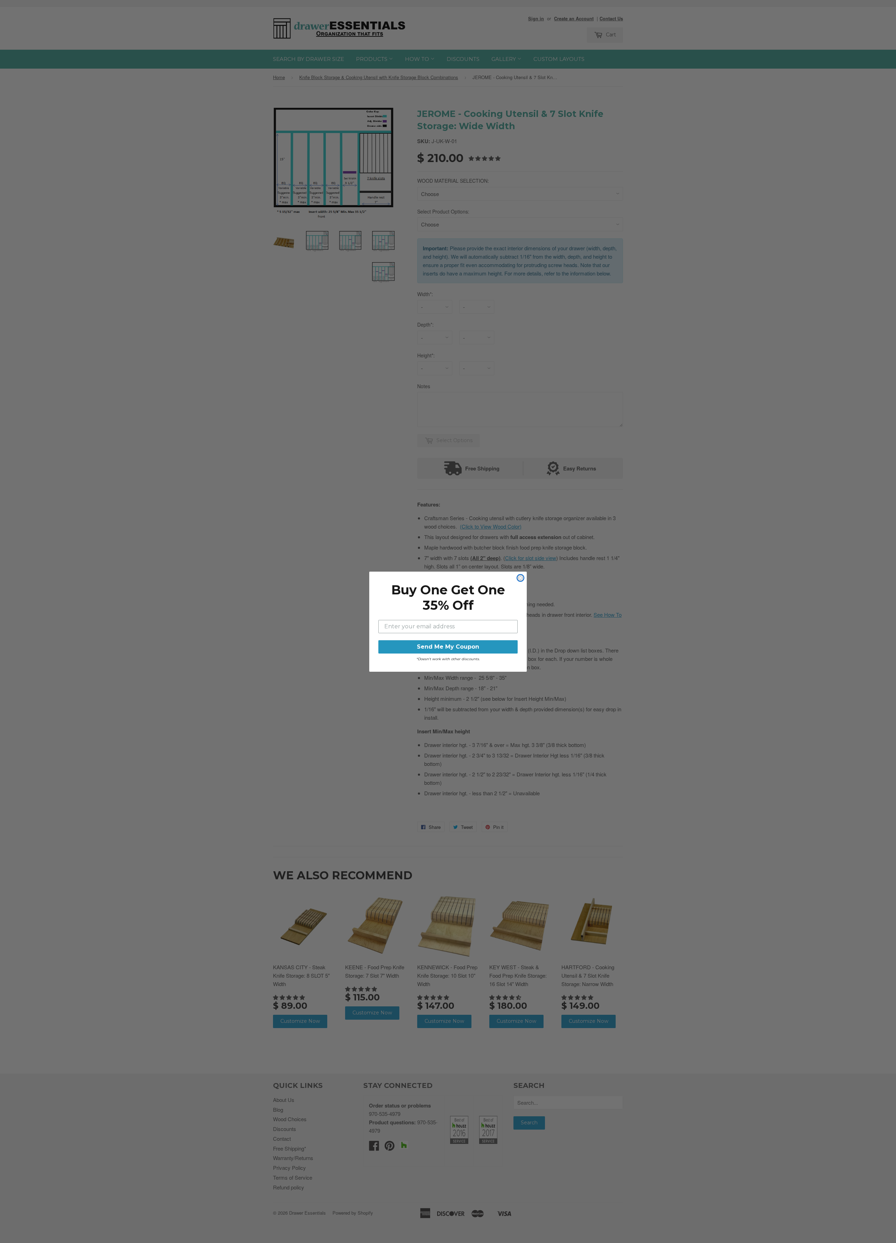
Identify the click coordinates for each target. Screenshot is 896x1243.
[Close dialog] (520, 577)
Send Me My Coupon (448, 646)
